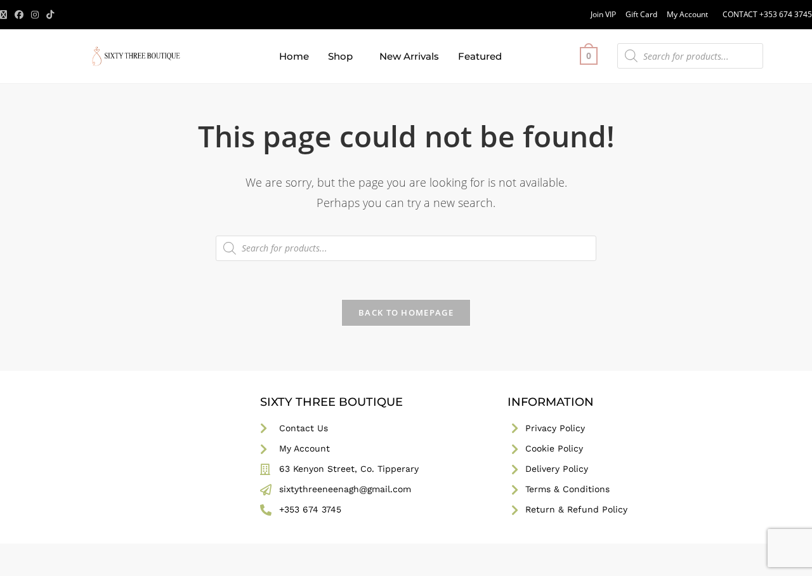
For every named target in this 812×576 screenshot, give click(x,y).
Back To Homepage (406, 312)
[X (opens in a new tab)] (5, 14)
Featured (480, 56)
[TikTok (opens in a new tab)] (50, 14)
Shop (340, 56)
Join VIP (603, 14)
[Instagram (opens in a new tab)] (35, 14)
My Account (687, 14)
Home (294, 56)
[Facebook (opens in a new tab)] (19, 14)
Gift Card (641, 14)
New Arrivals (409, 56)
